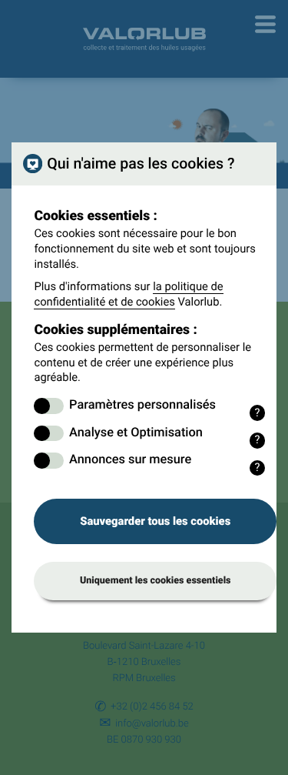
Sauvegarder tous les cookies (155, 521)
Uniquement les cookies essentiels (155, 580)
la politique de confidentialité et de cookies (128, 294)
